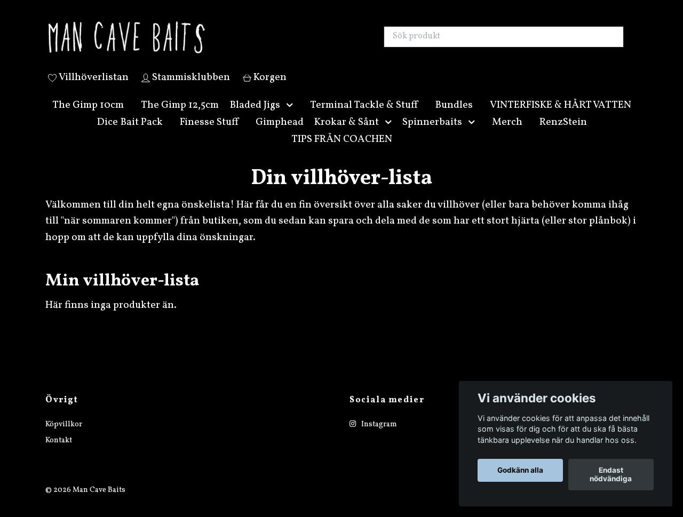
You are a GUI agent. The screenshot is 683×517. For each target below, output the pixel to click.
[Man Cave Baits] (194, 43)
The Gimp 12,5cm (180, 117)
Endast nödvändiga (611, 474)
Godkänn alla (520, 470)
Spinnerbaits (432, 134)
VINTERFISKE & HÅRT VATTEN (560, 117)
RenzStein (563, 134)
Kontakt (58, 453)
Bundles (454, 117)
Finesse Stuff (209, 134)
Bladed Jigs (254, 117)
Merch (507, 134)
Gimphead (280, 134)
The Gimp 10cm (88, 117)
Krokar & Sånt (346, 134)
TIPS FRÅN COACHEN (341, 151)
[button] (291, 117)
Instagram (378, 437)
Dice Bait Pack (130, 134)
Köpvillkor (63, 437)
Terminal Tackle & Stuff (364, 117)
